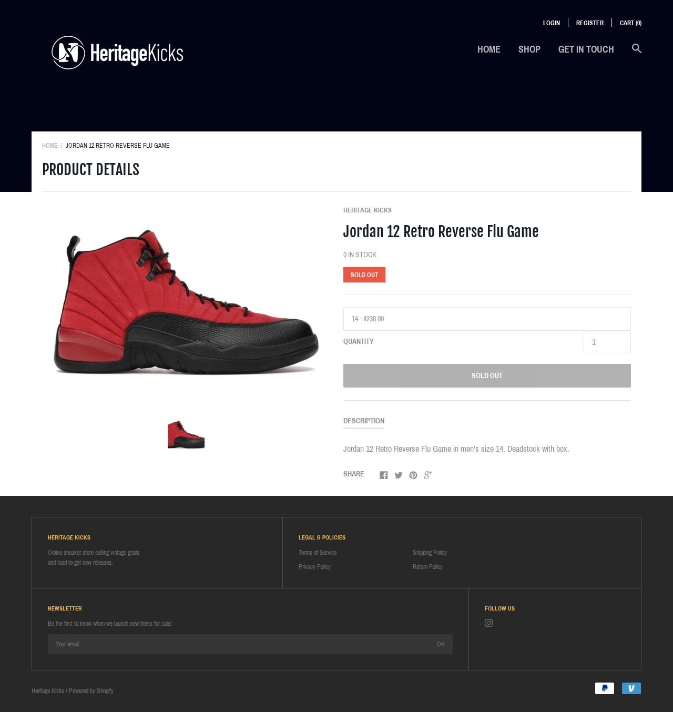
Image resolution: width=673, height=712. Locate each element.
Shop (529, 49)
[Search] (636, 54)
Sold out (487, 376)
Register (590, 23)
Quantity (358, 341)
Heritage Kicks (367, 210)
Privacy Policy (315, 567)
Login (551, 23)
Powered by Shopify (91, 691)
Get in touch (586, 49)
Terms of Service (317, 552)
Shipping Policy (430, 552)
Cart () (630, 23)
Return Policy (428, 567)
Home (489, 49)
